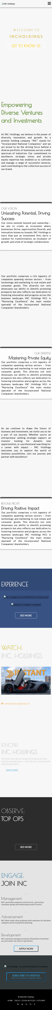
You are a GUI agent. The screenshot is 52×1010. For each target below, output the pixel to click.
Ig (22, 1004)
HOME (10, 1000)
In (26, 1004)
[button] (49, 3)
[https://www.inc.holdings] (8, 3)
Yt (30, 1004)
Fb (18, 1004)
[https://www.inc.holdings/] (26, 966)
